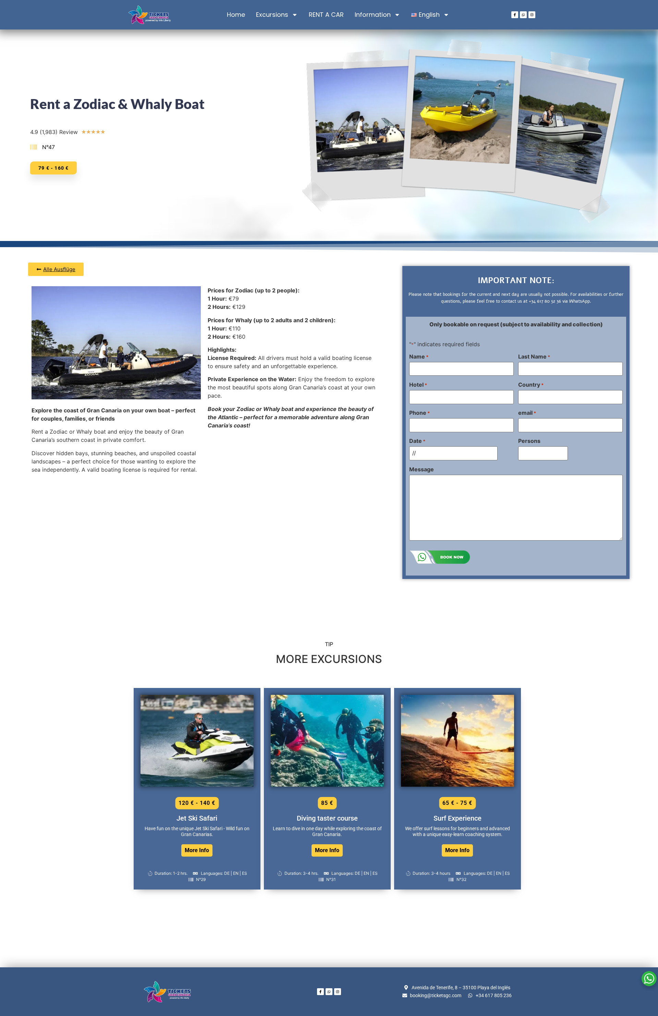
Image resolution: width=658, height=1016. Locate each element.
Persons (529, 441)
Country (531, 384)
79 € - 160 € (53, 168)
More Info (197, 850)
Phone (419, 412)
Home (236, 14)
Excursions (272, 14)
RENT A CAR (326, 14)
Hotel (418, 384)
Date (417, 441)
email (527, 412)
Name (418, 356)
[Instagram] (531, 14)
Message (421, 469)
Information (373, 14)
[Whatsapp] (523, 14)
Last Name (534, 356)
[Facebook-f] (514, 14)
